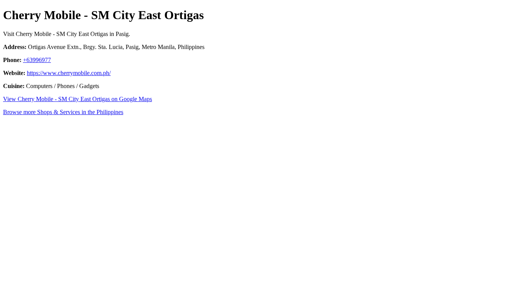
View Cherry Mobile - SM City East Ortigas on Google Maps (77, 99)
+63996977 (37, 60)
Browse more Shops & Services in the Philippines (63, 112)
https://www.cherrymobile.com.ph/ (69, 73)
